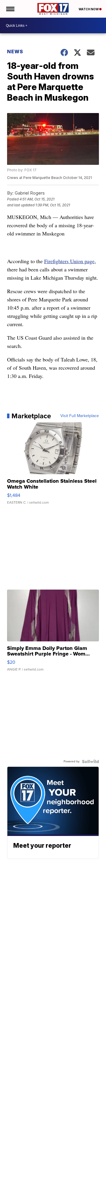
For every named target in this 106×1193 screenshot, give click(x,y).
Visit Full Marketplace (79, 416)
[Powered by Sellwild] (90, 761)
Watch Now (89, 9)
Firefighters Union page (69, 261)
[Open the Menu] (9, 8)
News (15, 51)
